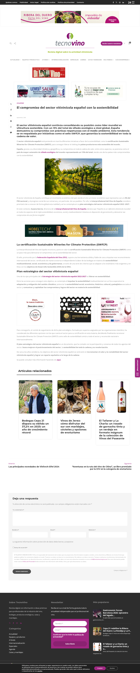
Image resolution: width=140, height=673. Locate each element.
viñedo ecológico (48, 152)
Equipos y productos (30, 60)
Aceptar (100, 668)
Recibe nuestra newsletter (111, 44)
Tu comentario (18, 510)
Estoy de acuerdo (20, 547)
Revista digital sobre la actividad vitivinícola (70, 52)
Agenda (83, 60)
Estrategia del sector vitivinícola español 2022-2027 (64, 276)
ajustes (39, 671)
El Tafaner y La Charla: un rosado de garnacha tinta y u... (116, 646)
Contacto (80, 2)
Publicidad (24, 2)
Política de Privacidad (29, 561)
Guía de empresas (122, 60)
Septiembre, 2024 (21, 117)
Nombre (15, 530)
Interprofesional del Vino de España (71, 209)
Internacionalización (60, 60)
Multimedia (108, 60)
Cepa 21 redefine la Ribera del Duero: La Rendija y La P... (117, 629)
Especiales (74, 60)
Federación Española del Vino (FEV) (52, 257)
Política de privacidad (66, 2)
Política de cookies (48, 2)
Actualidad (14, 60)
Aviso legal (34, 2)
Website (92, 530)
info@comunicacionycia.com (99, 559)
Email (52, 530)
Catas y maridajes (95, 60)
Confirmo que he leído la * (68, 636)
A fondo (45, 60)
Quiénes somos (11, 2)
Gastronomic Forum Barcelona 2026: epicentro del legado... (115, 613)
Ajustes (112, 668)
